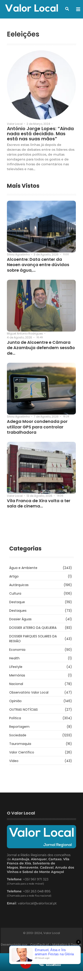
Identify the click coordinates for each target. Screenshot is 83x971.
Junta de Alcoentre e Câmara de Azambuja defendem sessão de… (41, 348)
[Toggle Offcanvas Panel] (78, 9)
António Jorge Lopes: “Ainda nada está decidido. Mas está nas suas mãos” (40, 133)
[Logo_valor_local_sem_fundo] (31, 8)
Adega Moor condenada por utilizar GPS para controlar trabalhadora (37, 427)
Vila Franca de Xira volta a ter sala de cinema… (38, 503)
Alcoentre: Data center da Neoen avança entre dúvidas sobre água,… (38, 265)
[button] (67, 9)
